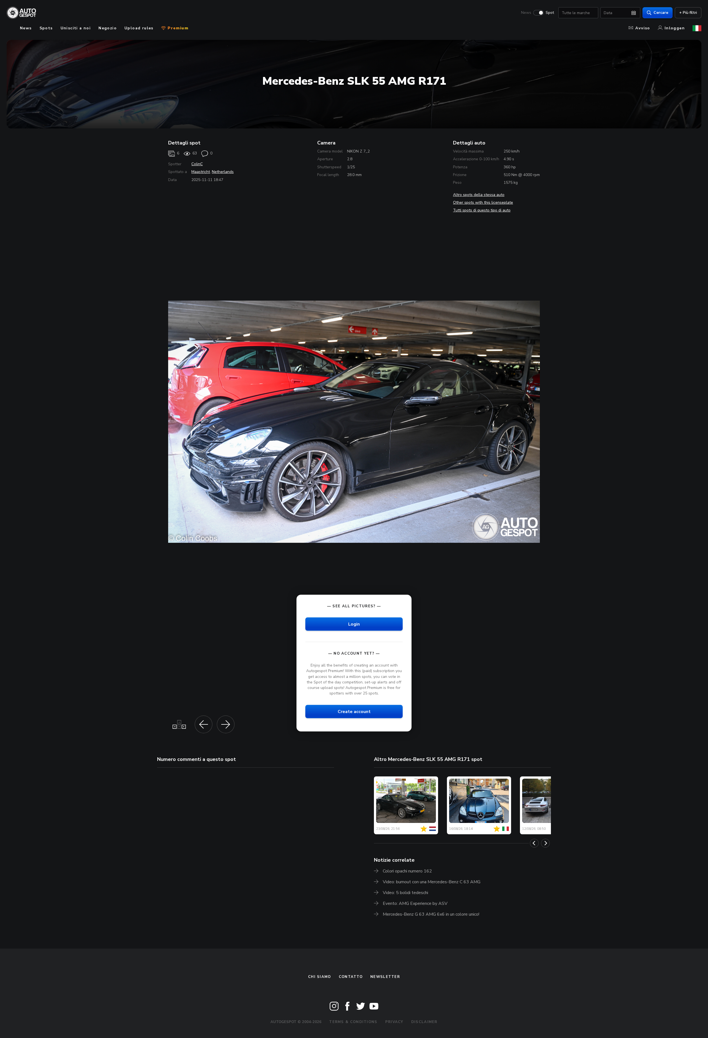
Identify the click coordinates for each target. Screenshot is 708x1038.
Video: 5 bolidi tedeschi (405, 893)
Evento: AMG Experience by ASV (415, 903)
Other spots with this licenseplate (483, 202)
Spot (550, 13)
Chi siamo (319, 976)
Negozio (107, 28)
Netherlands (223, 171)
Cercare (661, 12)
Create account (354, 712)
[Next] (545, 843)
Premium (177, 28)
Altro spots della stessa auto (478, 194)
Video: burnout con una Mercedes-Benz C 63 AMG (431, 882)
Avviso (642, 28)
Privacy (394, 1021)
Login (354, 624)
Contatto (351, 976)
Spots (46, 28)
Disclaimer (424, 1021)
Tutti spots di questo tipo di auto (482, 210)
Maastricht (200, 171)
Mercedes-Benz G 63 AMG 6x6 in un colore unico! (431, 914)
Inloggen (675, 28)
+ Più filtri (688, 12)
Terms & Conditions (353, 1021)
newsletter (385, 976)
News (526, 13)
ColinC (197, 164)
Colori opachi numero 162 (407, 871)
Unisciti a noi (76, 28)
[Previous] (534, 843)
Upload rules (138, 28)
